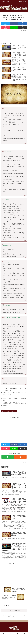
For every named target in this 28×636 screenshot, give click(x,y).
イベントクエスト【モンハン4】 (9, 411)
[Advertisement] (14, 36)
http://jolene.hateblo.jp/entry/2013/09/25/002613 (11, 299)
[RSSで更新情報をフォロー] (20, 457)
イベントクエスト (6, 414)
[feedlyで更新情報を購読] (7, 457)
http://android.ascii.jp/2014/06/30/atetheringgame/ (12, 293)
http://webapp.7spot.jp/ (7, 179)
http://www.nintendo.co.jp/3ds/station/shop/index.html (12, 173)
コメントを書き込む (14, 610)
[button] (25, 326)
